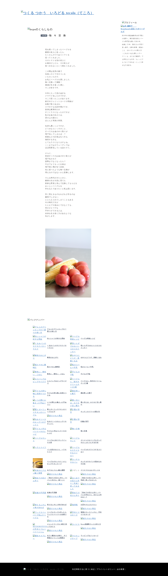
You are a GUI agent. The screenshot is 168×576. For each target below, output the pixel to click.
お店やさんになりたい (89, 504)
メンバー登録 (125, 2)
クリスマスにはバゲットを (90, 470)
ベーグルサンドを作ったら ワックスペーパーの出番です (57, 514)
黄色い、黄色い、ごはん (56, 374)
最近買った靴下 (86, 393)
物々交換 (84, 431)
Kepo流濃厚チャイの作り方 (91, 524)
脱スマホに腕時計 (53, 367)
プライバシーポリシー (105, 569)
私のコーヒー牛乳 (87, 367)
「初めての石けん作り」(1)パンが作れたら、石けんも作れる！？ (91, 495)
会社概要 (120, 569)
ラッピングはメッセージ (89, 535)
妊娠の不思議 (52, 492)
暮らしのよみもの (139, 2)
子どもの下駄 (85, 374)
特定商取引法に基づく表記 (83, 569)
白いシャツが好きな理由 (56, 338)
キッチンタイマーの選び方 (90, 411)
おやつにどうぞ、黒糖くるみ (91, 357)
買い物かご (100, 2)
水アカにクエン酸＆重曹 (56, 470)
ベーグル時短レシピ (88, 338)
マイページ (113, 2)
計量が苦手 (85, 421)
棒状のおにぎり (52, 357)
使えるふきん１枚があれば (57, 504)
